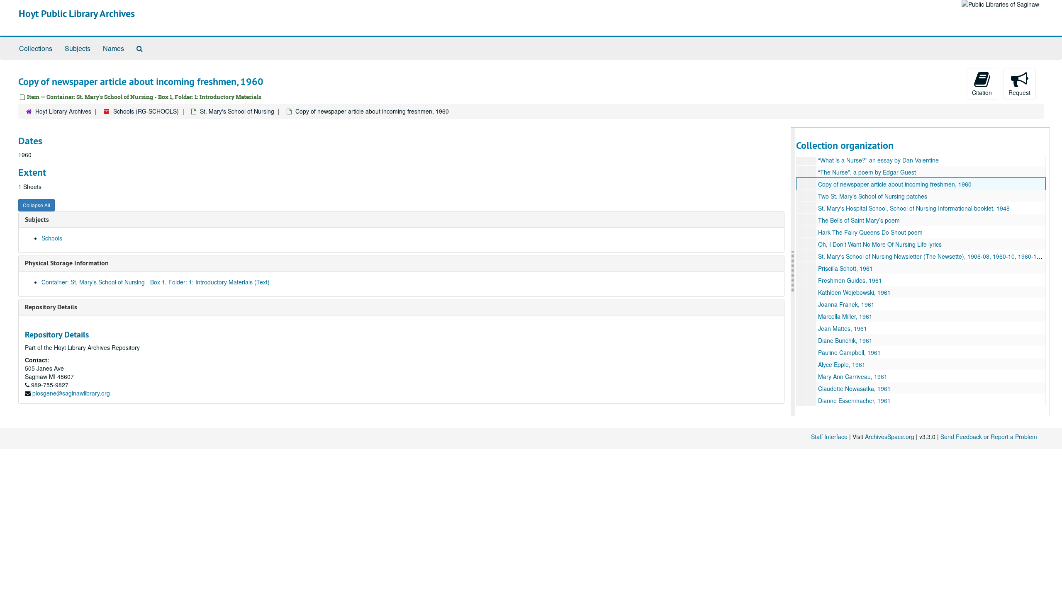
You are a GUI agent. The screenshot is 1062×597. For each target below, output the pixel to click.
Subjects (77, 48)
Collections (35, 48)
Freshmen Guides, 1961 (850, 280)
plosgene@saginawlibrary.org (71, 393)
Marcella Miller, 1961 (845, 316)
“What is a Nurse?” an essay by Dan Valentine (878, 160)
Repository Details (51, 307)
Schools (51, 238)
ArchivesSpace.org (889, 436)
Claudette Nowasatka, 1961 (854, 388)
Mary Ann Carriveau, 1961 (852, 376)
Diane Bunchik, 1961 (845, 340)
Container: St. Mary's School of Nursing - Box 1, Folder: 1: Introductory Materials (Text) (155, 282)
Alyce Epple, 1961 (841, 364)
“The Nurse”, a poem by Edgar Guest (867, 172)
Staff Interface (829, 436)
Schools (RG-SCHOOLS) (146, 111)
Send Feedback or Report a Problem (988, 436)
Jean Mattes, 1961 (842, 328)
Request (1019, 92)
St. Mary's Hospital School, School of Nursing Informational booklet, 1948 (914, 208)
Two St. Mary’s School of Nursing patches (872, 196)
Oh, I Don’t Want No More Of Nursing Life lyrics (880, 244)
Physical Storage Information (67, 263)
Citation (982, 92)
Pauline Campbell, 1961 (849, 352)
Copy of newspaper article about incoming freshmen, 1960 (895, 184)
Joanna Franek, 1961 (846, 304)
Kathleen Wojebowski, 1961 (854, 292)
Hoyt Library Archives (63, 111)
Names (113, 48)
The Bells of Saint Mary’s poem (859, 220)
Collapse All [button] (36, 205)
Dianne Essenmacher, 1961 (854, 400)
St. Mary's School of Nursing (237, 111)
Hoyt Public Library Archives (77, 13)
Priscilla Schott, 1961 (845, 268)
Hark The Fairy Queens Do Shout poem (870, 232)
